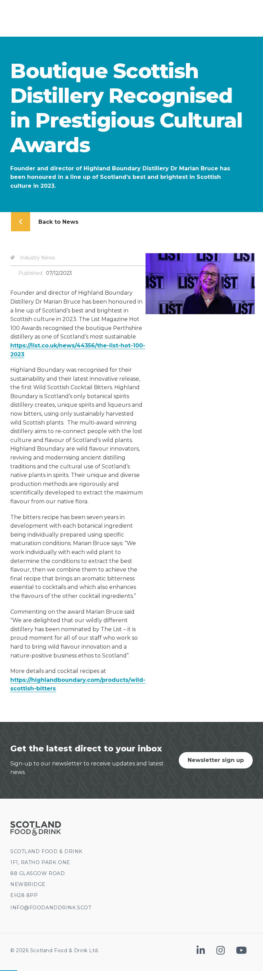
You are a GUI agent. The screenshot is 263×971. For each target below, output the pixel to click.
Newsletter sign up (216, 760)
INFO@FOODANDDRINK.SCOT (50, 908)
